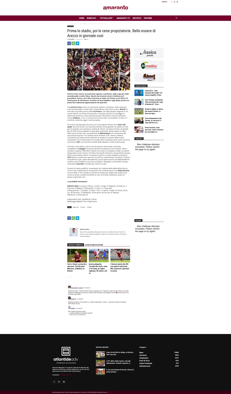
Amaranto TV (123, 18)
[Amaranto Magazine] (115, 8)
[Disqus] (98, 307)
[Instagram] (174, 2)
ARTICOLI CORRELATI (75, 245)
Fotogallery (106, 18)
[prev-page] (68, 277)
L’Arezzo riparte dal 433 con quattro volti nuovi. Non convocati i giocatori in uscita (119, 267)
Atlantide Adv (110, 392)
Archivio (136, 18)
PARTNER (148, 18)
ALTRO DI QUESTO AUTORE (94, 245)
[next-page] (71, 277)
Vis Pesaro (89, 207)
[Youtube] (177, 2)
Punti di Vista (75, 23)
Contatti (164, 2)
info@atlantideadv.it (66, 375)
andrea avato (76, 207)
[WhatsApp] (73, 43)
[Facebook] (171, 2)
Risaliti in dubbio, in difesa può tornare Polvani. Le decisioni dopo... (154, 111)
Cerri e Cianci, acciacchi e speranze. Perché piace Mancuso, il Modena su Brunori (77, 267)
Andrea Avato (71, 39)
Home (81, 18)
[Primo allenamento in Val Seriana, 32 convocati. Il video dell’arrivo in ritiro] (138, 120)
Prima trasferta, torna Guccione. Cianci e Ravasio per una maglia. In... (154, 130)
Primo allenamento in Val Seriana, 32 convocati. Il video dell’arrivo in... (153, 120)
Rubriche (91, 18)
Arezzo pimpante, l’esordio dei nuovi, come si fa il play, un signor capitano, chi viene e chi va (98, 268)
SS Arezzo (83, 207)
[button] (176, 18)
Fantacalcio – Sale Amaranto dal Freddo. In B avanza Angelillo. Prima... (153, 93)
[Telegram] (77, 43)
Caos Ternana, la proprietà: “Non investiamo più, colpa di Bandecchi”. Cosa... (154, 102)
